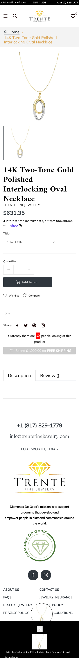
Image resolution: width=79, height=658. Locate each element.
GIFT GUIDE (39, 2)
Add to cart (30, 282)
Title (6, 233)
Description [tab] (19, 375)
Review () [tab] (49, 375)
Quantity (9, 261)
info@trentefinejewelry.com (13, 2)
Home (13, 32)
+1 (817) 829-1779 (67, 2)
